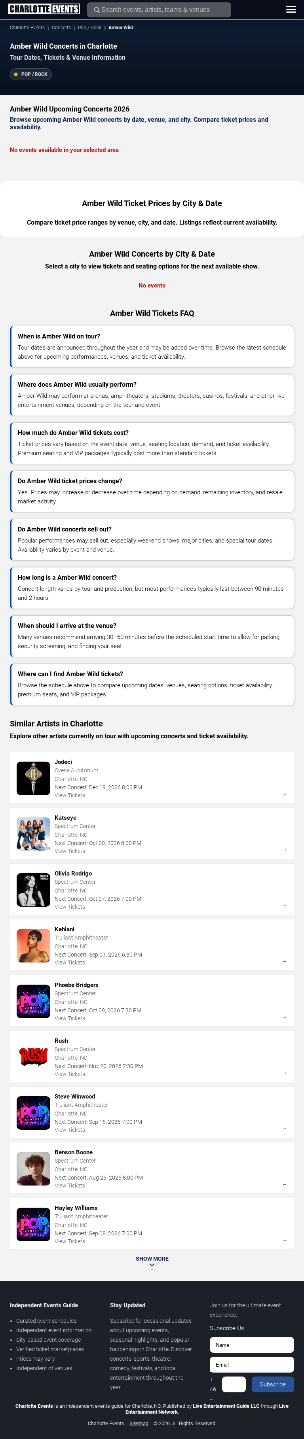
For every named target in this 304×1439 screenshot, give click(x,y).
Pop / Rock (89, 27)
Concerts (61, 27)
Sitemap (138, 1423)
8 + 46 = (213, 1384)
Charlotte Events (27, 27)
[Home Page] (44, 9)
